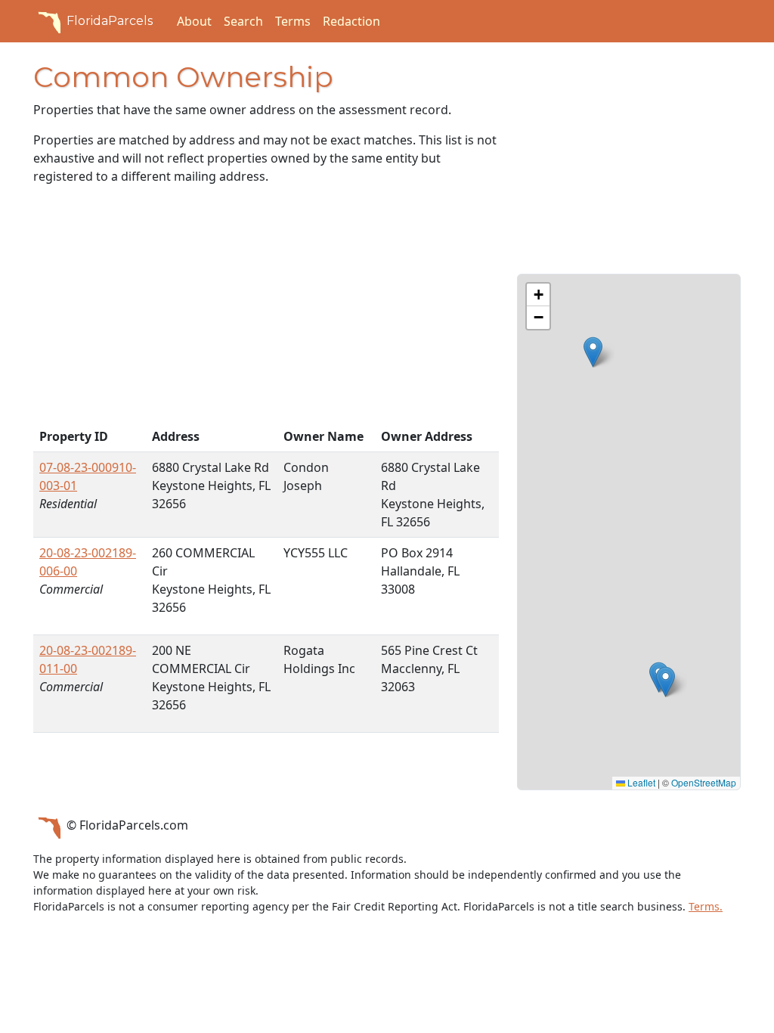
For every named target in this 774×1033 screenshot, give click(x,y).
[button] (593, 352)
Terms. (706, 906)
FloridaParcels (110, 21)
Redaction (351, 21)
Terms (293, 21)
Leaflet (640, 782)
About (194, 21)
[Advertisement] (266, 309)
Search (243, 21)
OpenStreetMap (703, 782)
